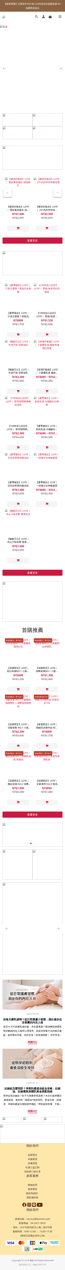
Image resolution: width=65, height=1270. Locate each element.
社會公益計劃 (33, 1167)
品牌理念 (32, 1154)
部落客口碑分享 (32, 1171)
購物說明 (32, 1184)
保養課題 (32, 1163)
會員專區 (32, 1189)
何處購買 (32, 1159)
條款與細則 (32, 1193)
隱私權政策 (32, 1197)
